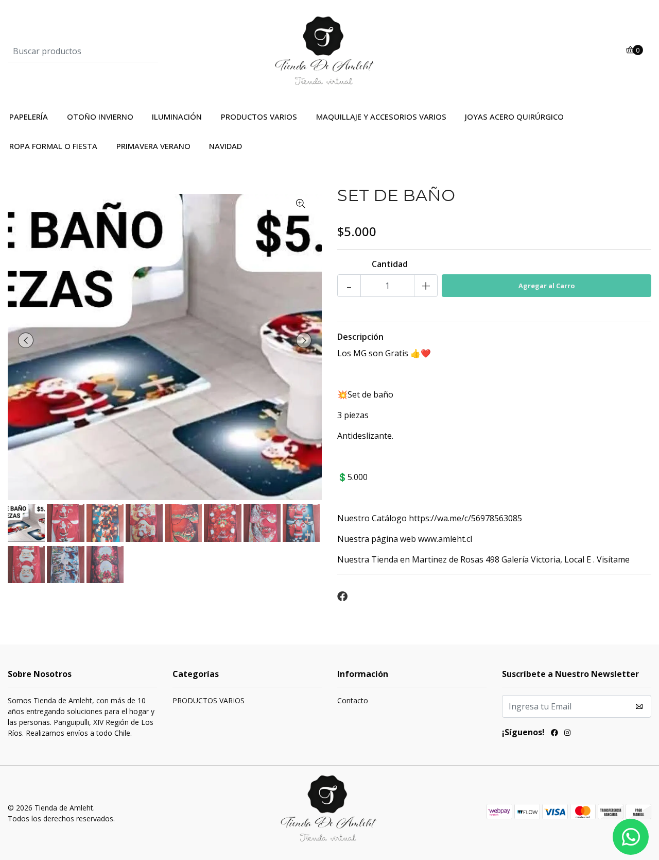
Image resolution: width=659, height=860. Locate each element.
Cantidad (390, 264)
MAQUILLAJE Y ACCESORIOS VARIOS (381, 116)
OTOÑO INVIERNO (100, 116)
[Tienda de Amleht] (329, 50)
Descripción (360, 336)
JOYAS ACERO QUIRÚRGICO (514, 116)
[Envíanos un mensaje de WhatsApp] (631, 837)
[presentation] (25, 340)
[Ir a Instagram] (567, 733)
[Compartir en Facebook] (342, 596)
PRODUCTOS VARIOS (259, 116)
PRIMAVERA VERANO (153, 146)
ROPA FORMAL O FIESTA (53, 146)
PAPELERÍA (28, 116)
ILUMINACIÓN (177, 116)
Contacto (352, 700)
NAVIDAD (225, 146)
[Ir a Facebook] (554, 733)
